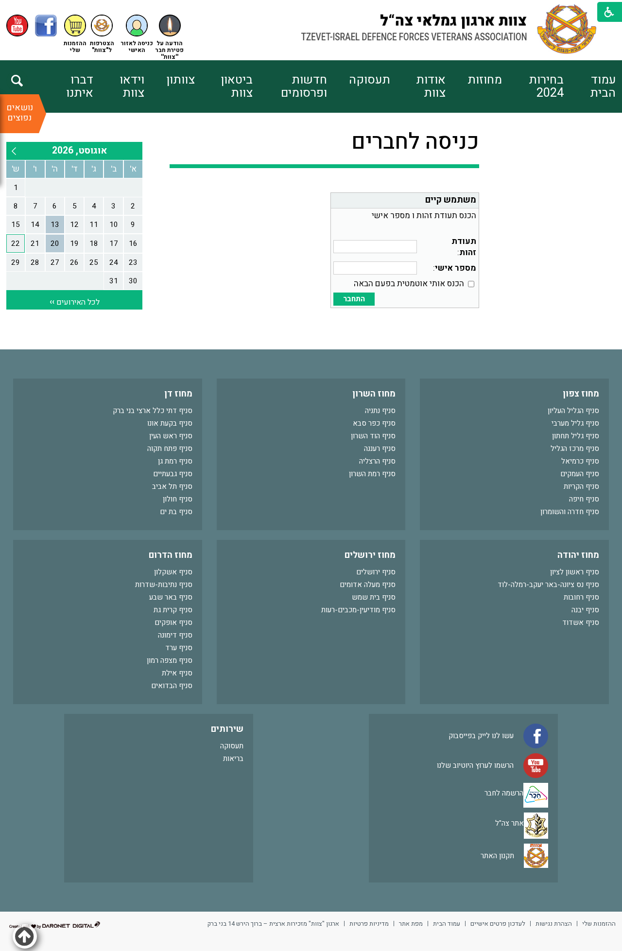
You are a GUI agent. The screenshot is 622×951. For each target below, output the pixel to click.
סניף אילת (177, 673)
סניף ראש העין (170, 436)
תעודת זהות (463, 247)
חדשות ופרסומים (304, 86)
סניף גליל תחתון (575, 436)
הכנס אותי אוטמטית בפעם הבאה (409, 283)
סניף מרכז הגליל (575, 448)
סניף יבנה (585, 610)
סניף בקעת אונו (169, 423)
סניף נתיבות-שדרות (163, 584)
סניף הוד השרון (373, 436)
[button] (137, 34)
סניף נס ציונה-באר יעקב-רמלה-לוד (548, 584)
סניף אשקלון (173, 572)
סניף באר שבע (170, 597)
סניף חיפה (584, 499)
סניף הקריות (581, 486)
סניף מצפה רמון (169, 660)
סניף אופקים (173, 622)
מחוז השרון (374, 393)
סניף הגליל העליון (573, 410)
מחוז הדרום (170, 555)
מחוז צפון (581, 393)
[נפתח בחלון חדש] (17, 25)
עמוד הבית (603, 86)
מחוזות (484, 80)
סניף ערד (178, 647)
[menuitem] (590, 86)
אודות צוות (431, 86)
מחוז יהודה (578, 555)
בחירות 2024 (546, 86)
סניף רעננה (380, 448)
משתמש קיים (450, 200)
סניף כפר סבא (374, 423)
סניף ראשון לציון (574, 572)
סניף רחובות (581, 597)
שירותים (227, 729)
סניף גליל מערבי (575, 423)
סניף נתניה (380, 410)
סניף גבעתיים (172, 473)
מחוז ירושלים (370, 555)
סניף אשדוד (580, 622)
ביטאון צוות (237, 86)
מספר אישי (455, 268)
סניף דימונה (175, 635)
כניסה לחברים (415, 142)
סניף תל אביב (172, 486)
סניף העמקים (579, 473)
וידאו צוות (132, 86)
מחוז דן (178, 393)
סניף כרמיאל (580, 461)
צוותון (180, 80)
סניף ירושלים (376, 572)
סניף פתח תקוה (169, 448)
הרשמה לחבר (503, 792)
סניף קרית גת (173, 610)
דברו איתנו (79, 86)
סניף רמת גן (175, 461)
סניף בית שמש (374, 597)
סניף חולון (177, 499)
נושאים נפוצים (19, 112)
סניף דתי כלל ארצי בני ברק (152, 410)
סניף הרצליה (377, 461)
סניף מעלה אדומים (368, 584)
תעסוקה (369, 80)
